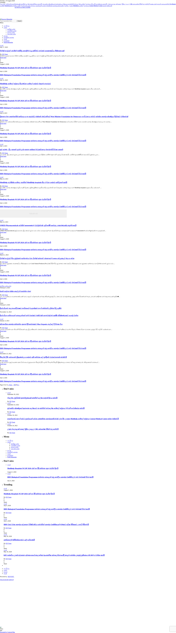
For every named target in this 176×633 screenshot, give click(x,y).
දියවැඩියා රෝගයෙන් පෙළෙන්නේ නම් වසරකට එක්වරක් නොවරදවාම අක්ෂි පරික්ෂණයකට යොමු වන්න (39, 315)
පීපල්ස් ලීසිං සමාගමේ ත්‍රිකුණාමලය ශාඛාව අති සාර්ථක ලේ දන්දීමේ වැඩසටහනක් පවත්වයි (33, 357)
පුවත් (5, 39)
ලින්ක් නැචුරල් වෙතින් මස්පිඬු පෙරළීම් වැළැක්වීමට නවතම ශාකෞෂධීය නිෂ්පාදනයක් (32, 51)
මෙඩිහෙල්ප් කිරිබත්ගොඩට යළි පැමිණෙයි (19, 540)
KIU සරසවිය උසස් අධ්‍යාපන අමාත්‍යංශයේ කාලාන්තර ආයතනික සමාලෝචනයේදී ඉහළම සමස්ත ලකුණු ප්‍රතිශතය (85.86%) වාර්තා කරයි (54, 555)
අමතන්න (7, 41)
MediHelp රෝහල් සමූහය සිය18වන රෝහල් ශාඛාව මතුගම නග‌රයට (25, 84)
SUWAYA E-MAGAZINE (22, 7)
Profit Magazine (8, 42)
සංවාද (5, 36)
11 (18, 385)
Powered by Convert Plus (7, 632)
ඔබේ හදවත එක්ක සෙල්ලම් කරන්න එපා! (15, 291)
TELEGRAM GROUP (7, 580)
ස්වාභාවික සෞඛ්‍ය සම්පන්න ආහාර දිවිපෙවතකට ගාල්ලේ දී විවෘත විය (31, 324)
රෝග (5, 27)
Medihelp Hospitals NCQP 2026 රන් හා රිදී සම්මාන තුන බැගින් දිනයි (25, 68)
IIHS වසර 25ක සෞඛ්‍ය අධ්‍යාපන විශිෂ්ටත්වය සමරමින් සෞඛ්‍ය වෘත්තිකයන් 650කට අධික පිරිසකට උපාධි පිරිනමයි (46, 524)
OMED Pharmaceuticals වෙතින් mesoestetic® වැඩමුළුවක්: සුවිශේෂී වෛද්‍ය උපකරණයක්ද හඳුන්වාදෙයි (38, 225)
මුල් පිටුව (6, 26)
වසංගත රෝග (11, 34)
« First (10, 385)
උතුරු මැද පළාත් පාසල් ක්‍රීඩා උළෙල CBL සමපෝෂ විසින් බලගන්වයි (128, 4)
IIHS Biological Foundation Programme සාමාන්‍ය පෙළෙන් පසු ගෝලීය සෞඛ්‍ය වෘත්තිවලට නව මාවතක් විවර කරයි (43, 75)
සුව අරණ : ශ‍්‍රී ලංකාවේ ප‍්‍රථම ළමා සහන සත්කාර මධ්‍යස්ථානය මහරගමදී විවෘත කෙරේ (31, 150)
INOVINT (11, 576)
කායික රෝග (11, 29)
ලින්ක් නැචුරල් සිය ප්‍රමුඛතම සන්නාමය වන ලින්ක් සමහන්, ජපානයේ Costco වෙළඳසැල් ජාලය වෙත (37, 258)
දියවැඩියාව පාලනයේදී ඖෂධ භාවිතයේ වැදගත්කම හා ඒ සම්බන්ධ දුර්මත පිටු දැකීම (31, 308)
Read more (3, 57)
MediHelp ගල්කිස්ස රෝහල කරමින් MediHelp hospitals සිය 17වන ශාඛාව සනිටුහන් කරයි (33, 182)
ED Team (5, 54)
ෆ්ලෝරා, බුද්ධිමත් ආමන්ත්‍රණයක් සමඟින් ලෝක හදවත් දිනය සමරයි (21, 4)
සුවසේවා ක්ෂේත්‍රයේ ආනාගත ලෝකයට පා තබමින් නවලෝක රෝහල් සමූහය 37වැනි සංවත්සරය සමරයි (74, 4)
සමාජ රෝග (11, 32)
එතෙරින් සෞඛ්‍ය (9, 37)
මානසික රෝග (11, 31)
